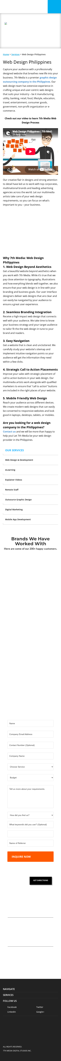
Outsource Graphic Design (18, 499)
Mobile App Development (18, 519)
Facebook (12, 1007)
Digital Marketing (14, 509)
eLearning (10, 469)
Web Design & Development (19, 459)
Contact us (9, 431)
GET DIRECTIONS (40, 880)
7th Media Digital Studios (14, 6)
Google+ (40, 1011)
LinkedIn (11, 1011)
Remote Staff (11, 489)
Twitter (39, 1007)
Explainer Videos (13, 479)
